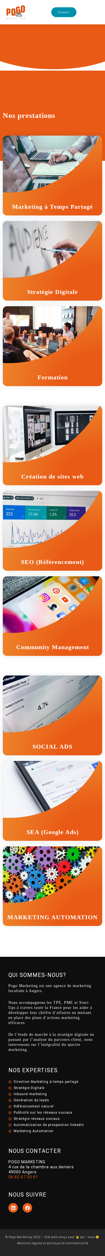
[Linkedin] (13, 1208)
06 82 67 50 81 (23, 1177)
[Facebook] (27, 1208)
